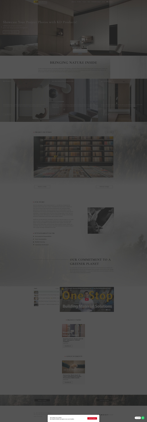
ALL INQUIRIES (138, 417)
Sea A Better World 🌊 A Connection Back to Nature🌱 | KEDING (48, 301)
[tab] (46, 291)
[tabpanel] (87, 299)
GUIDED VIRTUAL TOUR (13, 33)
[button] (74, 2)
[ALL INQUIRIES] (143, 418)
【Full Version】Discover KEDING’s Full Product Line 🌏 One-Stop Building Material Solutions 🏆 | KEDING (48, 291)
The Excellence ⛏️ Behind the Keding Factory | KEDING (48, 304)
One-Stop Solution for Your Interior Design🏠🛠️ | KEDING (48, 294)
